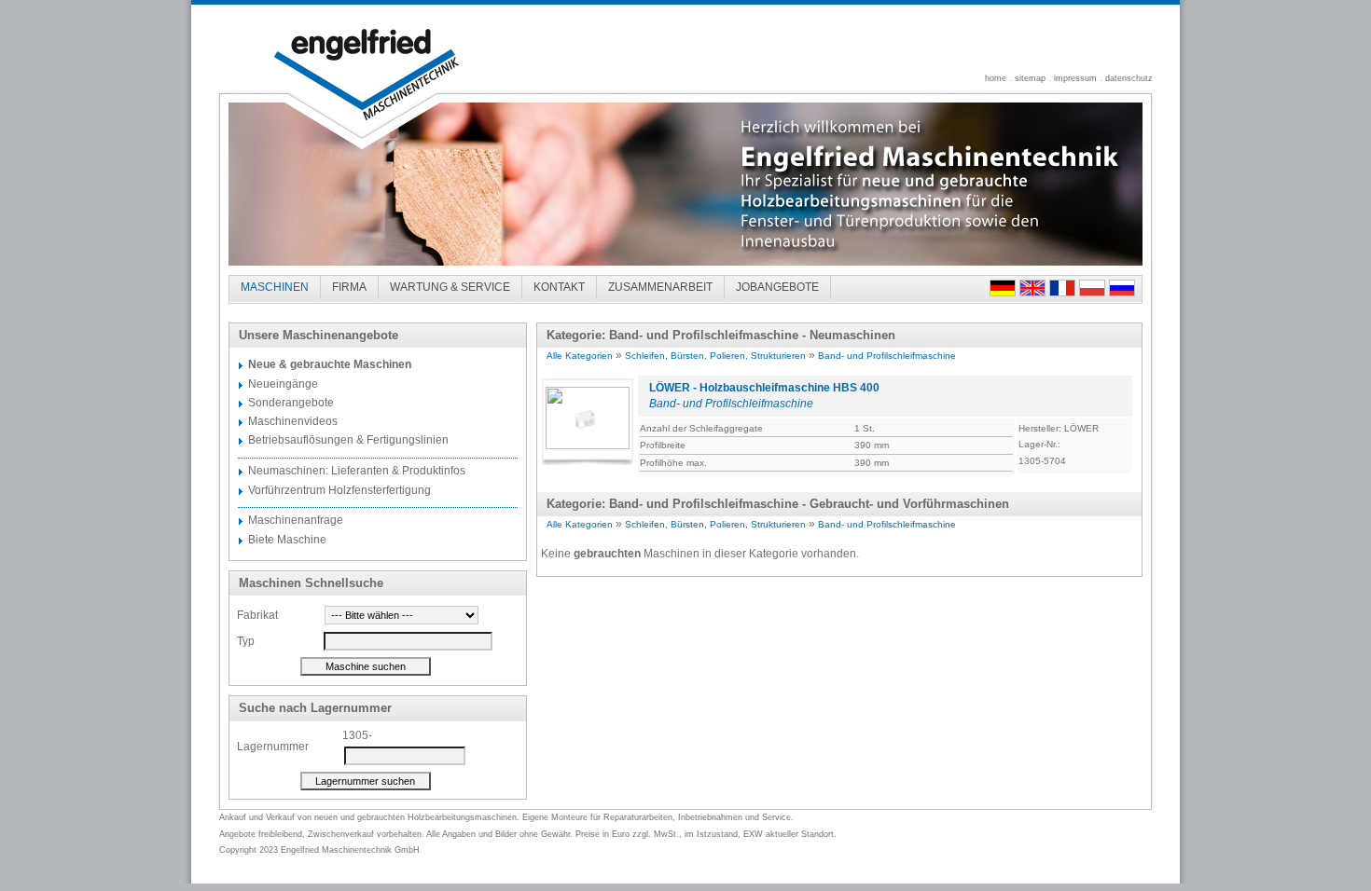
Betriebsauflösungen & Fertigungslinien (348, 440)
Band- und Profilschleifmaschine (887, 355)
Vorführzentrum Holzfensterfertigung (339, 490)
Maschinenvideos (293, 421)
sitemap (1030, 78)
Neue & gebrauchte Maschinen (329, 364)
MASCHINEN (275, 287)
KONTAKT (559, 287)
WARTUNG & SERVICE (450, 287)
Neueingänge (283, 384)
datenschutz (1129, 78)
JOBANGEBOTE (777, 287)
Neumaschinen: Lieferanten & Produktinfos (356, 470)
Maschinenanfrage (295, 520)
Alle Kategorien (580, 355)
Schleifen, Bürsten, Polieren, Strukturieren (715, 355)
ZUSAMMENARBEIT (660, 287)
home (995, 78)
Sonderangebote (291, 402)
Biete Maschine (287, 539)
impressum (1075, 78)
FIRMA (349, 287)
